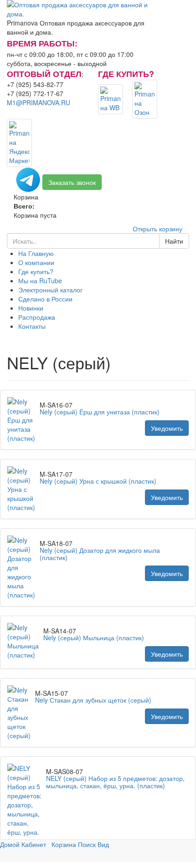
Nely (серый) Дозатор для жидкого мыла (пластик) (100, 553)
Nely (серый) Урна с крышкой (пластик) (98, 480)
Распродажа (36, 316)
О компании (36, 262)
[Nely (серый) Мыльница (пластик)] (25, 642)
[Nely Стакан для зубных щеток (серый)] (21, 712)
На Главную (36, 253)
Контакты (32, 326)
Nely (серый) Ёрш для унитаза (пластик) (100, 411)
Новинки (30, 307)
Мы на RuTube (40, 280)
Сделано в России (45, 298)
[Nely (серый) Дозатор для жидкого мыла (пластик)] (23, 567)
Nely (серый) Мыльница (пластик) (93, 637)
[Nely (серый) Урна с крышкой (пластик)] (23, 489)
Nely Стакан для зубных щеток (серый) (93, 699)
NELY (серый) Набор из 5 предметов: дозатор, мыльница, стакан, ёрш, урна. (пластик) (115, 782)
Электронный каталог (50, 289)
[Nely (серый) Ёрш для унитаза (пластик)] (23, 420)
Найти (174, 240)
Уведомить (167, 428)
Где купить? (35, 271)
